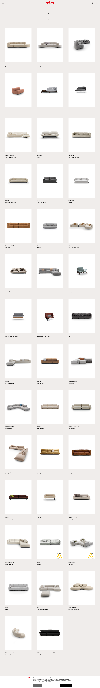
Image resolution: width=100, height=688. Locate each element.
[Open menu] (3, 3)
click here (67, 680)
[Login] (92, 3)
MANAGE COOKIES (37, 685)
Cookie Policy (48, 681)
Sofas (43, 19)
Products (7, 3)
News (49, 19)
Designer (55, 19)
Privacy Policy (42, 681)
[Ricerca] (97, 3)
